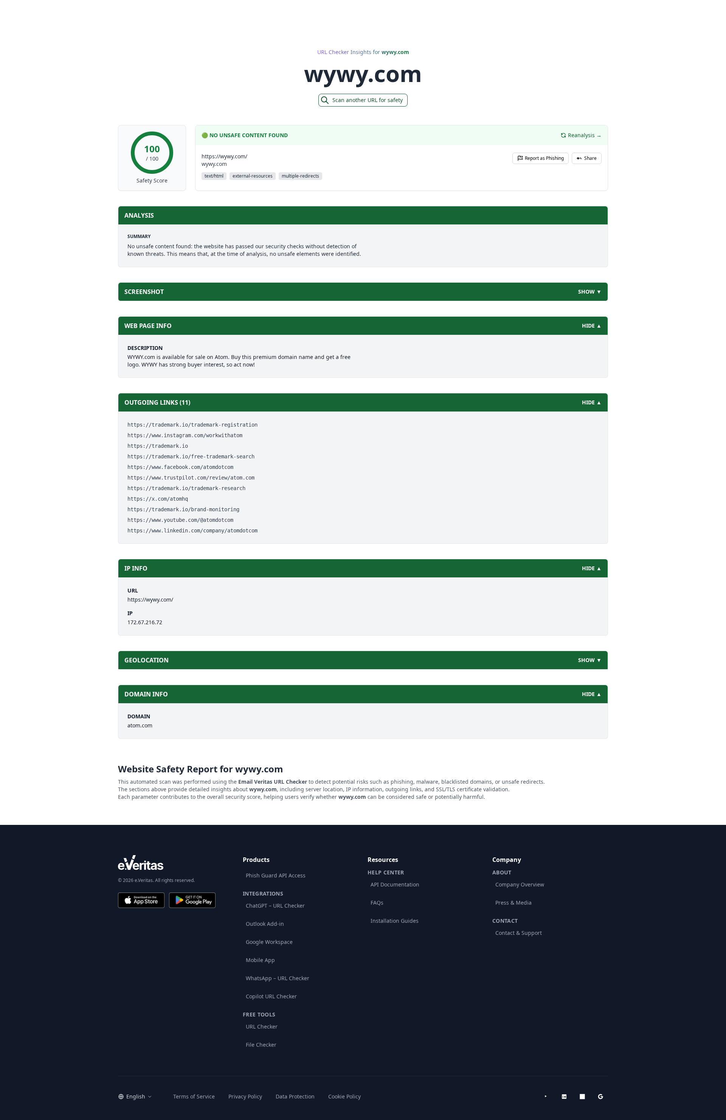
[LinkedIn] (564, 1096)
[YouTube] (546, 1096)
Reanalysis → (585, 135)
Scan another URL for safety (367, 100)
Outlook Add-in (265, 923)
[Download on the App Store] (141, 900)
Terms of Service (194, 1096)
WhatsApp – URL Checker (277, 978)
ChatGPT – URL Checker (275, 905)
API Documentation (395, 884)
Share (590, 158)
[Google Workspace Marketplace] (600, 1096)
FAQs (377, 902)
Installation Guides (395, 920)
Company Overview (519, 884)
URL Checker (262, 1026)
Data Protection (295, 1096)
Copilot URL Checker (271, 996)
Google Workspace (269, 941)
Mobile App (260, 960)
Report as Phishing (544, 158)
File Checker (261, 1044)
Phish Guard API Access (276, 875)
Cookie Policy (344, 1096)
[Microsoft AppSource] (582, 1096)
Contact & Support (518, 932)
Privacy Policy (245, 1096)
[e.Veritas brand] (167, 862)
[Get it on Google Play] (192, 900)
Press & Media (513, 902)
